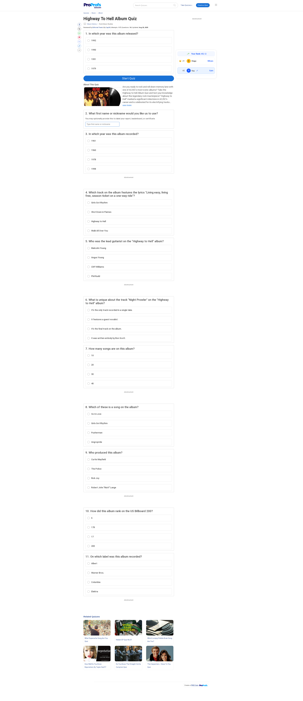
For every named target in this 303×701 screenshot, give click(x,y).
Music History (92, 24)
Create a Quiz (203, 5)
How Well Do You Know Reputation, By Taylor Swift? (95, 665)
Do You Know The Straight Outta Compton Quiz (128, 665)
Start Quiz (128, 78)
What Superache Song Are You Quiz (96, 639)
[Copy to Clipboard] (79, 46)
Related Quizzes (91, 616)
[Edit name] (197, 71)
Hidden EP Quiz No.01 (124, 640)
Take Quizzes (186, 5)
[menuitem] (186, 5)
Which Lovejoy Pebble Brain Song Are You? (159, 639)
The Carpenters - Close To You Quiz (159, 665)
